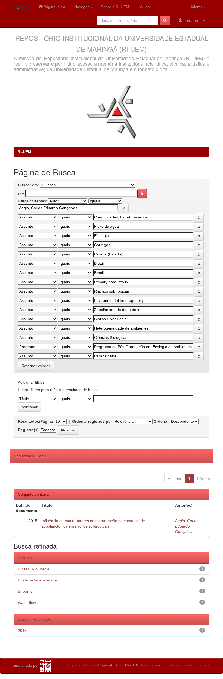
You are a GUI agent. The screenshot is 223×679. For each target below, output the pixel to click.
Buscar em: (28, 185)
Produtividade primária (37, 580)
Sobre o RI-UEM (115, 7)
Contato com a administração (187, 665)
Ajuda (145, 7)
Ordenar (161, 421)
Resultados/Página (35, 421)
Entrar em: (192, 20)
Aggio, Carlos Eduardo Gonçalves (186, 526)
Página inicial (54, 7)
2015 (22, 630)
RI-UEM (24, 152)
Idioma (197, 7)
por (21, 193)
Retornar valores (35, 366)
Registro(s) (28, 430)
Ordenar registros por (92, 421)
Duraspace (148, 665)
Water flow (27, 602)
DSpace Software (82, 665)
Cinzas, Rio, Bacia (33, 569)
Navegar (82, 7)
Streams (25, 591)
